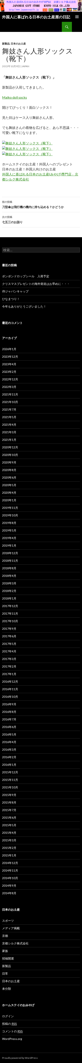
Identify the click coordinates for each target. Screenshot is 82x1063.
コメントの (12, 1031)
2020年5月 (9, 485)
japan (25, 66)
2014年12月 (10, 863)
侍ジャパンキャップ (15, 291)
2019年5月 (9, 530)
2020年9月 (9, 462)
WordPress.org (12, 1039)
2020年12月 (10, 447)
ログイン (8, 1016)
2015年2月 (9, 848)
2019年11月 (10, 507)
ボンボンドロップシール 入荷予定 (25, 276)
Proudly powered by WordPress (20, 1057)
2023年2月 (9, 371)
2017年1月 (9, 674)
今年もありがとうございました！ (24, 306)
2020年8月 (9, 470)
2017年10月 (10, 621)
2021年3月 (9, 432)
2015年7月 (9, 810)
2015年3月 (9, 840)
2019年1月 (9, 545)
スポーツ (8, 920)
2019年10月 (10, 515)
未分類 (6, 988)
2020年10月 (10, 455)
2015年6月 (9, 817)
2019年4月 (9, 538)
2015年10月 (10, 787)
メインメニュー (77, 17)
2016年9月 (9, 704)
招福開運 (8, 958)
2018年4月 (9, 575)
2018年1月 (9, 598)
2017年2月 (9, 666)
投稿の (9, 1023)
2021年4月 (9, 424)
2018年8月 (9, 568)
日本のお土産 (18, 43)
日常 (5, 973)
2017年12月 (10, 606)
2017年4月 (9, 651)
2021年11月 (10, 394)
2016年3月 (9, 749)
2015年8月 (9, 802)
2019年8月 (9, 523)
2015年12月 (10, 772)
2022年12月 (10, 379)
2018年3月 (9, 583)
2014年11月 (10, 870)
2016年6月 (9, 727)
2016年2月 (9, 757)
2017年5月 (9, 643)
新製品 (6, 43)
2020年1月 (9, 500)
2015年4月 (9, 832)
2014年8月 (9, 893)
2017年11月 (10, 613)
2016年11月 (10, 689)
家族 (5, 951)
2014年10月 (10, 878)
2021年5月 (9, 417)
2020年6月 (9, 477)
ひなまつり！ (11, 299)
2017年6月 (9, 636)
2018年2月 (9, 591)
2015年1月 (9, 855)
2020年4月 (9, 492)
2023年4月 (9, 364)
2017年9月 (9, 628)
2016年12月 (10, 681)
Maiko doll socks (14, 97)
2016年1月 (9, 764)
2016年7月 (9, 719)
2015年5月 (9, 825)
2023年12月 (10, 356)
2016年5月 (9, 734)
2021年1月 (9, 439)
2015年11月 (10, 780)
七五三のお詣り (12, 219)
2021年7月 (9, 409)
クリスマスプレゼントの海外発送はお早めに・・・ (36, 283)
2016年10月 (10, 696)
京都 (5, 935)
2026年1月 (9, 349)
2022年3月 (9, 387)
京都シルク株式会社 (15, 943)
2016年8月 (9, 711)
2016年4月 (9, 742)
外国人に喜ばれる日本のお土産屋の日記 (36, 16)
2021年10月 (10, 402)
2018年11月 (10, 560)
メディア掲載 (11, 928)
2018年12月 (10, 553)
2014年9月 (9, 885)
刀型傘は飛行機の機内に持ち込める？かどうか (33, 204)
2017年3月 (9, 659)
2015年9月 (9, 795)
